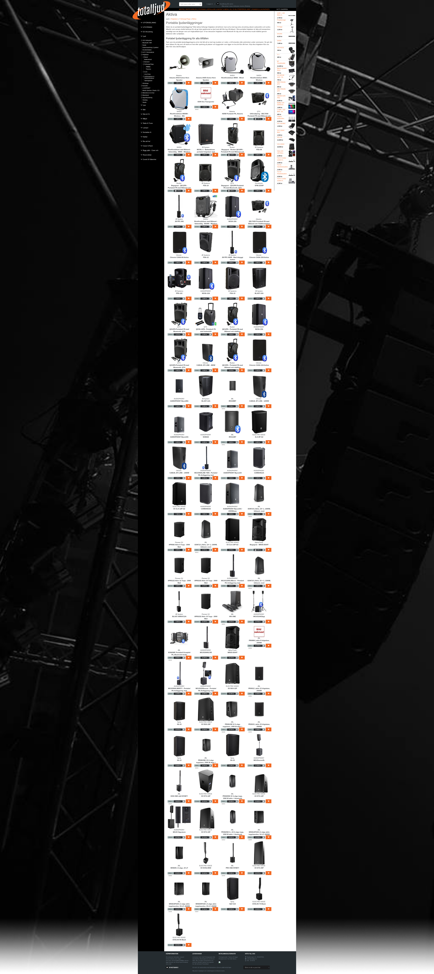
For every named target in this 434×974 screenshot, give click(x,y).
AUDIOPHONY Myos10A (179, 437)
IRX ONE (232, 616)
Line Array (147, 74)
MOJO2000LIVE (206, 652)
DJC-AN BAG (281, 123)
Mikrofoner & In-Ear (148, 93)
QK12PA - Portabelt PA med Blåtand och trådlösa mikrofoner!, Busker (232, 331)
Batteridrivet (148, 59)
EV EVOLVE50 (206, 868)
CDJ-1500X (280, 144)
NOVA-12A (206, 293)
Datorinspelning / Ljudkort (150, 47)
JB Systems (259, 147)
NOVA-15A (259, 329)
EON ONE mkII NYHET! (179, 796)
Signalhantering (147, 97)
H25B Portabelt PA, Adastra (232, 114)
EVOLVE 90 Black (179, 940)
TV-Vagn (279, 27)
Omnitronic (259, 183)
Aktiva (148, 67)
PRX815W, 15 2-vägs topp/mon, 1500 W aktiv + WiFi (206, 762)
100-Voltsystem (147, 40)
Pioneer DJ (179, 542)
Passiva (148, 69)
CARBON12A (259, 473)
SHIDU (232, 75)
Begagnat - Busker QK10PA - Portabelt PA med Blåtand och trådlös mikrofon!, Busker (232, 152)
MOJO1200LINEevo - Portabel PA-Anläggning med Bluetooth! (232, 583)
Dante (144, 45)
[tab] (151, 23)
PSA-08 (259, 149)
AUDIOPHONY (232, 219)
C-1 (278, 54)
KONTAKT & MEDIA (223, 9)
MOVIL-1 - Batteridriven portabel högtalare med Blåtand (206, 152)
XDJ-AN (279, 137)
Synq (179, 722)
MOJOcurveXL (259, 760)
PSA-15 (232, 293)
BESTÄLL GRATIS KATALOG (188, 9)
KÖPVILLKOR (211, 9)
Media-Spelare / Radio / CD (151, 90)
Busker (232, 147)
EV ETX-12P (259, 796)
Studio (144, 102)
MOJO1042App (259, 616)
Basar (146, 57)
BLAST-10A (259, 293)
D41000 (279, 34)
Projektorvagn (281, 20)
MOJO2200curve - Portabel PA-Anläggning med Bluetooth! (206, 690)
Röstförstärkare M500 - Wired (232, 78)
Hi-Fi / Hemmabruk (148, 52)
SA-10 (179, 724)
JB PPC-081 (179, 221)
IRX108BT (232, 401)
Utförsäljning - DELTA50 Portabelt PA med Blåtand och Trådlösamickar (259, 116)
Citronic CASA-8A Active (179, 257)
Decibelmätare (147, 50)
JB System (205, 147)
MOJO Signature (179, 832)
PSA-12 (206, 257)
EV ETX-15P (205, 832)
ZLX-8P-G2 (259, 437)
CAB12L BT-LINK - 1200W (259, 401)
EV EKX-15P (205, 724)
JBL (205, 99)
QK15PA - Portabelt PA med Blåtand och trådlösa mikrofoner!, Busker (232, 367)
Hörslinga (146, 83)
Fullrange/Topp (149, 64)
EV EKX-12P (232, 688)
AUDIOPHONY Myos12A (232, 473)
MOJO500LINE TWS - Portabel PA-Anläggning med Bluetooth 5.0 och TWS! (205, 475)
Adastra (179, 75)
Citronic (179, 255)
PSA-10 (206, 185)
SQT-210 (232, 904)
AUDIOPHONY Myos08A (179, 401)
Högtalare (146, 54)
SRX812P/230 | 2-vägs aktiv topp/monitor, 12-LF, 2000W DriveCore (259, 834)
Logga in (210, 4)
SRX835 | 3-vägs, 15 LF (179, 868)
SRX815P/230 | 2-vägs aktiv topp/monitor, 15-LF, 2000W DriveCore (179, 906)
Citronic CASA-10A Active (259, 257)
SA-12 (179, 760)
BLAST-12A (206, 401)
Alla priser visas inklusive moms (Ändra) (236, 6)
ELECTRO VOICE (258, 435)
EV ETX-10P (205, 796)
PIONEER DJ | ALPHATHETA (261, 9)
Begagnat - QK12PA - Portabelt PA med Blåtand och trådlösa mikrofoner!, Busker (179, 188)
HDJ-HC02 (280, 47)
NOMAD (206, 437)
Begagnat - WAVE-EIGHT (259, 545)
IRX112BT (232, 437)
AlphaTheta (259, 542)
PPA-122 (179, 293)
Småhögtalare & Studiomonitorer (149, 77)
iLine (145, 72)
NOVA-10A (232, 221)
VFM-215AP (259, 185)
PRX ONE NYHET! (232, 868)
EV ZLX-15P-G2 (232, 545)
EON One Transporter (206, 102)
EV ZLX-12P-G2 (179, 509)
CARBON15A (206, 509)
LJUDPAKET (146, 88)
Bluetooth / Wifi (147, 43)
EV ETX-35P (259, 868)
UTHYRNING (202, 9)
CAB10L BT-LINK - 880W (206, 365)
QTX (259, 111)
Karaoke (145, 86)
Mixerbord (146, 95)
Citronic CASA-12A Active (259, 365)
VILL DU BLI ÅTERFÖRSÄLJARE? (240, 9)
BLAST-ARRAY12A (179, 616)
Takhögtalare (148, 80)
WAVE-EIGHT (232, 652)
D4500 (279, 41)
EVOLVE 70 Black (259, 904)
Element (146, 62)
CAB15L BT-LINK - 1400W (179, 473)
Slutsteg (145, 100)
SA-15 (232, 760)
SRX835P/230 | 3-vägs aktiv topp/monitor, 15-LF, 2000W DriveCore (205, 906)
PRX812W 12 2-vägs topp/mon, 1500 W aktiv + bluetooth (232, 726)
